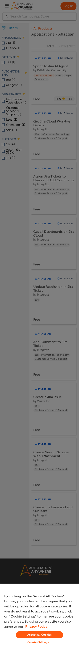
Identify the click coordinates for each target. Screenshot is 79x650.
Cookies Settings (38, 642)
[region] (39, 617)
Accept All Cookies (39, 634)
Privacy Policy (36, 626)
